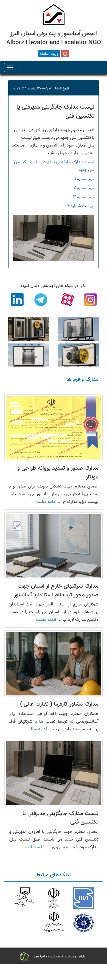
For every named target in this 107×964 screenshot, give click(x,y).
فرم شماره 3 (83, 196)
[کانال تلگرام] (41, 301)
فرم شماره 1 (84, 178)
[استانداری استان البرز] (53, 898)
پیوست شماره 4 (80, 205)
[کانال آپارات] (66, 301)
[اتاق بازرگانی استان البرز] (83, 922)
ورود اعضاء (49, 53)
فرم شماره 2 (84, 187)
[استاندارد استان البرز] (83, 898)
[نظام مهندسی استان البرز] (23, 898)
